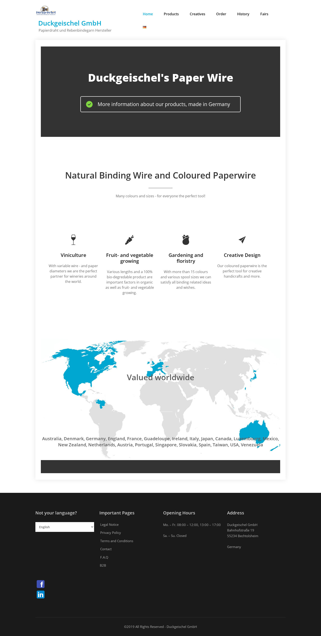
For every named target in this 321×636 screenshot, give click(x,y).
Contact (106, 549)
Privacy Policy (110, 532)
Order (221, 14)
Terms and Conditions (116, 541)
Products (171, 14)
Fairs (264, 14)
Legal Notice (109, 524)
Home (148, 14)
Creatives (197, 14)
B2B (103, 565)
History (243, 14)
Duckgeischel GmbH (70, 23)
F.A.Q (104, 557)
